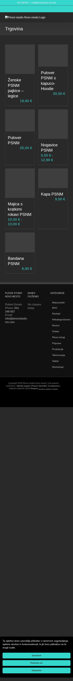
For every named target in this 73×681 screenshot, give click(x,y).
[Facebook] (6, 335)
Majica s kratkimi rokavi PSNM (19, 209)
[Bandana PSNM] (20, 242)
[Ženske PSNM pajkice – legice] (20, 59)
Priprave (56, 343)
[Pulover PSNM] (20, 121)
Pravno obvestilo (39, 386)
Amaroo (44, 388)
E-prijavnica (53, 386)
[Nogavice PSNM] (53, 124)
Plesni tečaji (58, 337)
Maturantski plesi (58, 305)
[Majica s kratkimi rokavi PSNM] (20, 183)
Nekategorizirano (61, 319)
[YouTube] (12, 335)
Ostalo (55, 331)
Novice (55, 325)
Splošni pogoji (23, 386)
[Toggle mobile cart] (60, 17)
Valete (55, 361)
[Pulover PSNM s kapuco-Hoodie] (53, 56)
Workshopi (57, 367)
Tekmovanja (58, 355)
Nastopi (56, 313)
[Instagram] (18, 335)
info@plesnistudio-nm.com (43, 3)
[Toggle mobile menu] (66, 17)
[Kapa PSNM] (53, 178)
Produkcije (57, 349)
